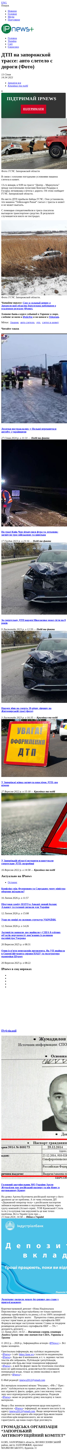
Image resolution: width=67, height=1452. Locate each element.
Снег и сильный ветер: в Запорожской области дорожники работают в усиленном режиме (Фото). (28, 305)
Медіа (11, 16)
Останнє (12, 882)
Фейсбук (28, 317)
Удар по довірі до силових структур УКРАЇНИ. (28, 919)
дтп (38, 322)
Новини (12, 11)
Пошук (5, 5)
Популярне (14, 19)
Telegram (54, 317)
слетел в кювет (50, 322)
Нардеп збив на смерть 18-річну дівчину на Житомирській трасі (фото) (26, 709)
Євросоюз (13, 46)
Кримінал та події (18, 85)
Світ (10, 44)
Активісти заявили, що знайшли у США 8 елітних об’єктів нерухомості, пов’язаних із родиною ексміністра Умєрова (30, 935)
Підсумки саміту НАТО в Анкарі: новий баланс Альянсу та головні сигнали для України (29, 905)
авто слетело (27, 322)
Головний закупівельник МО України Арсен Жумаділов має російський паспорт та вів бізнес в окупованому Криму (30, 1187)
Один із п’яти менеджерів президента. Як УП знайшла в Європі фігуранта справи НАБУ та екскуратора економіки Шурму (33, 953)
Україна (12, 41)
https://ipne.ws (26, 1354)
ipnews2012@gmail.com (32, 1380)
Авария (14, 322)
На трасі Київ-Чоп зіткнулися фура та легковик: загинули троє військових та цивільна (29, 533)
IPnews (6, 1354)
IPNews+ (54, 1343)
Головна (12, 38)
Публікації (8, 1030)
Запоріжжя (14, 83)
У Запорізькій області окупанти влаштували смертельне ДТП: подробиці (27, 862)
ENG (4, 2)
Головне (12, 14)
